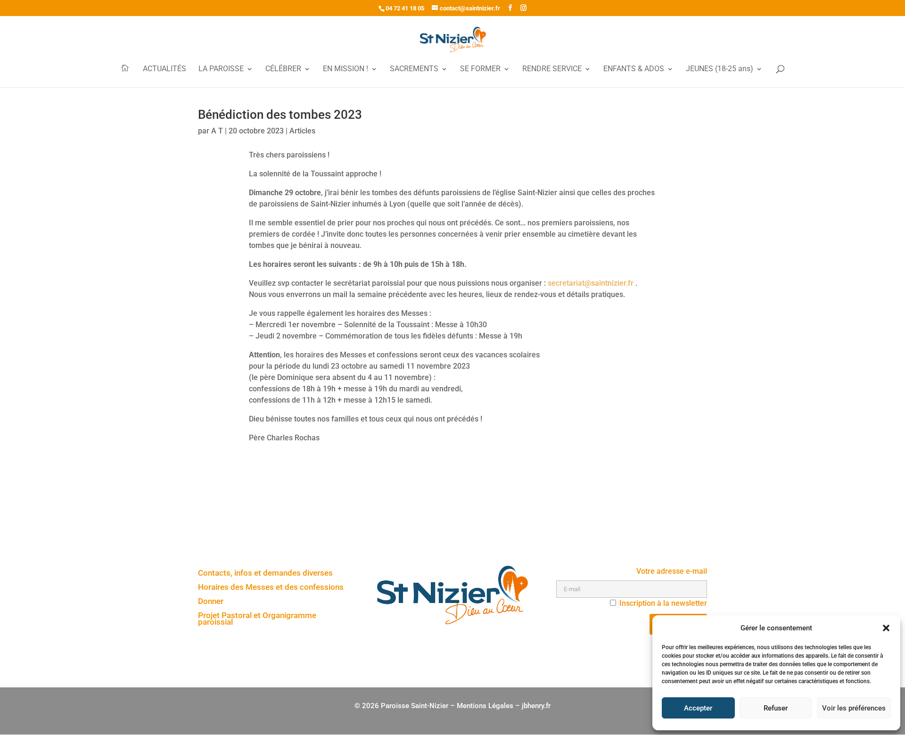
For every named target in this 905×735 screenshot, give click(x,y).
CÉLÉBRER (283, 69)
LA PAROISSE (221, 69)
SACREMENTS (414, 69)
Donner (210, 602)
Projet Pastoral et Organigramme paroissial (257, 619)
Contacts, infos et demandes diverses (265, 574)
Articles (302, 130)
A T (217, 130)
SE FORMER (480, 69)
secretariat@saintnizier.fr (590, 283)
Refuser (776, 708)
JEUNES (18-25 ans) (719, 69)
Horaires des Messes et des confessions (271, 588)
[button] (886, 628)
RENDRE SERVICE (552, 69)
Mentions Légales (485, 706)
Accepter (698, 708)
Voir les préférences (854, 708)
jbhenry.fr (536, 706)
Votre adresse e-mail (671, 571)
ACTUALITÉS (164, 69)
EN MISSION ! (345, 69)
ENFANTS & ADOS (633, 69)
